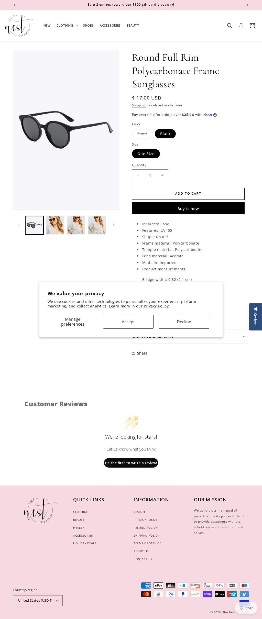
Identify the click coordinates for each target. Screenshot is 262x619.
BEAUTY (78, 520)
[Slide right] (113, 225)
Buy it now (188, 208)
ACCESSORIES (83, 535)
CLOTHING (81, 512)
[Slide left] (18, 225)
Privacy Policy (145, 520)
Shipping (139, 105)
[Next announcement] (247, 5)
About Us (141, 551)
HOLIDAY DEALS (84, 543)
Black (165, 133)
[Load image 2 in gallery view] (55, 225)
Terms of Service (147, 543)
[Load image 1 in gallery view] (34, 225)
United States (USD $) (35, 600)
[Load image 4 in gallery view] (97, 225)
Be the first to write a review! (131, 462)
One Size (146, 153)
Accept (128, 321)
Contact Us (143, 559)
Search (139, 512)
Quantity (139, 165)
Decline (184, 321)
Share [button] (142, 353)
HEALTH (79, 527)
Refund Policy (145, 527)
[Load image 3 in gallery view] (76, 225)
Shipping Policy (146, 535)
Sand (144, 134)
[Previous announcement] (14, 5)
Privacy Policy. (157, 306)
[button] (66, 25)
